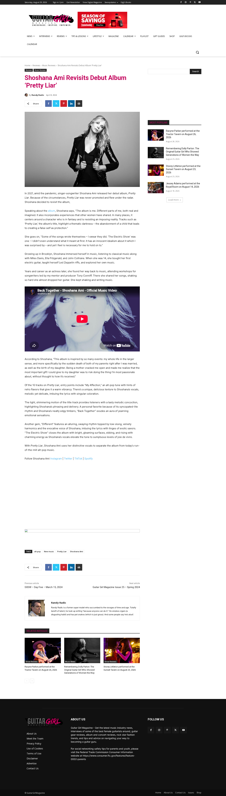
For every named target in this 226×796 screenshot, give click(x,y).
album (51, 210)
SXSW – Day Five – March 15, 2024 (43, 587)
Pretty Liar (62, 551)
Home (27, 65)
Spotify (88, 458)
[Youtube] (199, 2)
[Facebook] (181, 2)
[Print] (79, 103)
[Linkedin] (71, 103)
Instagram (56, 458)
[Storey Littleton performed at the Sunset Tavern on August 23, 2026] (122, 650)
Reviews (36, 65)
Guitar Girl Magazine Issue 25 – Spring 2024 (116, 587)
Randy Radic (38, 95)
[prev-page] (27, 681)
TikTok (78, 458)
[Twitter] (195, 2)
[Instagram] (186, 2)
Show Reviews (32, 661)
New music (49, 551)
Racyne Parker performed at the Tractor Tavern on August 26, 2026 (183, 134)
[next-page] (32, 681)
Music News (70, 661)
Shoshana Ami (76, 551)
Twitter (68, 458)
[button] (197, 52)
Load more (173, 199)
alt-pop (37, 551)
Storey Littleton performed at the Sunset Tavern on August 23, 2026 (183, 169)
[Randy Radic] (27, 95)
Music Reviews (48, 65)
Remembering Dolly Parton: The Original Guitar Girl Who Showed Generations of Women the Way (79, 669)
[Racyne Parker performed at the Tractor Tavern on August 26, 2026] (43, 650)
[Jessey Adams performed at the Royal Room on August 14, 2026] (156, 187)
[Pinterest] (190, 2)
